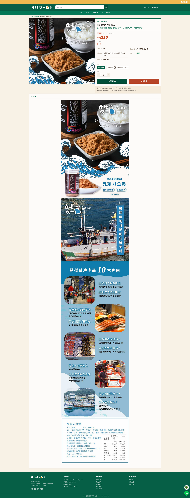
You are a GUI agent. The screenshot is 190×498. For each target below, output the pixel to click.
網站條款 (98, 486)
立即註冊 (131, 482)
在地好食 (36, 17)
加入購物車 (112, 81)
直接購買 (144, 81)
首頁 (31, 17)
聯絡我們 (98, 482)
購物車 (156, 7)
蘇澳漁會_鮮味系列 (102, 22)
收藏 (100, 41)
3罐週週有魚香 (122, 67)
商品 (81, 13)
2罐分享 (110, 67)
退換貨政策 (99, 484)
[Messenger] (35, 488)
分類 (87, 13)
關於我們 (98, 480)
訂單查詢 (131, 484)
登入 (147, 7)
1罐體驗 (101, 67)
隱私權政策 (99, 489)
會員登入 (131, 480)
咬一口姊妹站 (106, 13)
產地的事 (95, 13)
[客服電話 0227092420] (186, 487)
